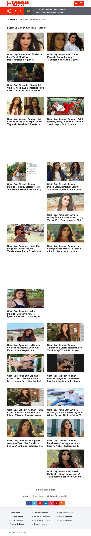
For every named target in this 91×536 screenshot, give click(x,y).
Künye (34, 496)
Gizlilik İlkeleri (52, 496)
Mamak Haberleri (65, 520)
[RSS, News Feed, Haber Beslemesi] (62, 503)
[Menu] (76, 3)
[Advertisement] (65, 78)
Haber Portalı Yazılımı (18, 533)
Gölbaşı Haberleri (16, 520)
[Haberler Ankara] (18, 3)
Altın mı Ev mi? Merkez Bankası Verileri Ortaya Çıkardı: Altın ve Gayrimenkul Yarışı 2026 (51, 11)
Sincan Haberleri (65, 516)
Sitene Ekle (63, 496)
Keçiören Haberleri (66, 513)
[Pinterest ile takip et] (56, 503)
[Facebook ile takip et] (29, 503)
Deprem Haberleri (41, 524)
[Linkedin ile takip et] (45, 503)
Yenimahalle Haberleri (42, 520)
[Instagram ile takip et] (51, 503)
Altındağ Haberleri (16, 516)
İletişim (42, 496)
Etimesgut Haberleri (42, 516)
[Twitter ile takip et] (34, 503)
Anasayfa (13, 19)
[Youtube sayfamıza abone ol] (40, 503)
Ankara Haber (14, 513)
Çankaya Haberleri (41, 513)
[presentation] (15, 11)
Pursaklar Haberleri (16, 524)
